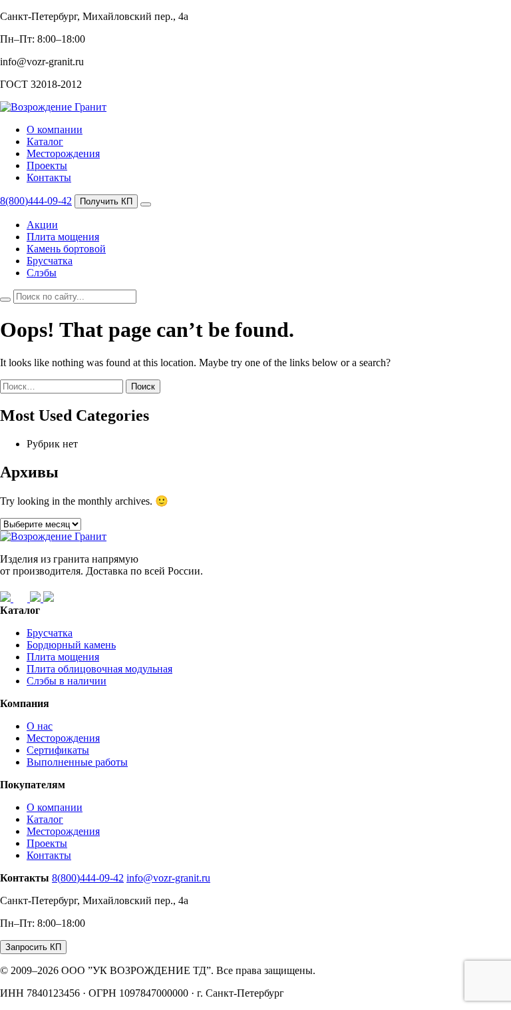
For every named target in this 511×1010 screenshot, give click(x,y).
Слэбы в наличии (66, 680)
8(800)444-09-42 (36, 200)
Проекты (47, 165)
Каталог (45, 141)
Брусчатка (50, 260)
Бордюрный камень (71, 644)
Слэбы (42, 272)
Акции (42, 224)
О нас (40, 726)
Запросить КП (33, 947)
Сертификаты (58, 750)
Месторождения (63, 153)
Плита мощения (63, 236)
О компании (55, 129)
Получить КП (106, 201)
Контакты (49, 177)
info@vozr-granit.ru (168, 878)
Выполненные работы (77, 762)
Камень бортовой (66, 248)
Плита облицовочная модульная (99, 668)
